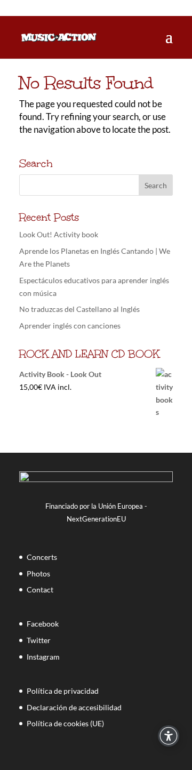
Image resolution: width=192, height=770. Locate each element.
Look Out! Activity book (58, 234)
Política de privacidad (63, 690)
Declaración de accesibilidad (74, 707)
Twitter (39, 640)
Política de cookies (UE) (65, 723)
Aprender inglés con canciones (70, 325)
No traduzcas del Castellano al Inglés (79, 309)
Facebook (43, 623)
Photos (38, 573)
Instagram (43, 656)
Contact (40, 589)
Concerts (42, 557)
